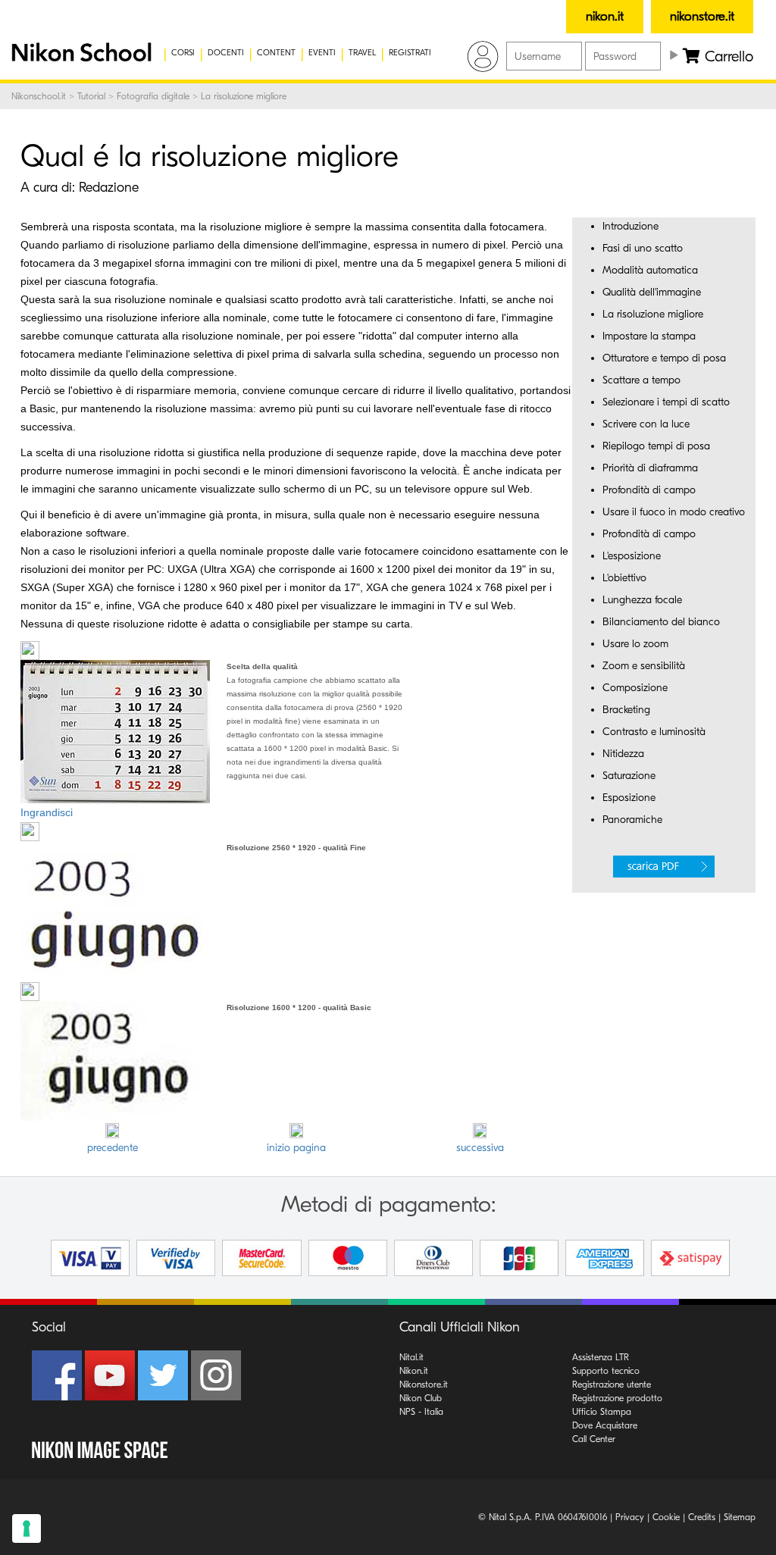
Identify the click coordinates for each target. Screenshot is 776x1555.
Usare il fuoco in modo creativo (673, 511)
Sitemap (740, 1517)
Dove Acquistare (604, 1425)
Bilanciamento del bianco (661, 621)
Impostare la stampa (649, 336)
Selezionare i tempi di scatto (666, 402)
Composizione (635, 687)
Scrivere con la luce (646, 424)
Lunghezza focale (642, 599)
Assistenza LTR (600, 1357)
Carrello (726, 56)
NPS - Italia (421, 1411)
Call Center (593, 1439)
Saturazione (629, 775)
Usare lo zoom (635, 643)
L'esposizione (631, 555)
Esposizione (629, 797)
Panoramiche (632, 819)
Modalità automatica (650, 270)
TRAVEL (362, 53)
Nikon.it (413, 1371)
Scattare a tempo (641, 380)
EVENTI (322, 53)
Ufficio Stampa (601, 1411)
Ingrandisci (46, 812)
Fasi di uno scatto (642, 248)
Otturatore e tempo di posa (664, 358)
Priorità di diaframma (650, 467)
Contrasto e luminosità (654, 731)
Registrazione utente (611, 1384)
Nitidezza (623, 753)
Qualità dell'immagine (651, 292)
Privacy (629, 1517)
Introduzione (630, 226)
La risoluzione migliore (652, 314)
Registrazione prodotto (617, 1398)
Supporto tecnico (606, 1371)
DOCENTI (226, 53)
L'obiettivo (624, 577)
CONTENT (276, 53)
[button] (72, 53)
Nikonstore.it (423, 1384)
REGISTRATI (410, 53)
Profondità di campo (649, 489)
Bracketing (626, 709)
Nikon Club (420, 1398)
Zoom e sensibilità (643, 665)
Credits (701, 1517)
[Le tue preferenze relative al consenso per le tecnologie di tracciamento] (26, 1528)
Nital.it (411, 1357)
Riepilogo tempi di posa (656, 446)
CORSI (183, 53)
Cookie (666, 1517)
